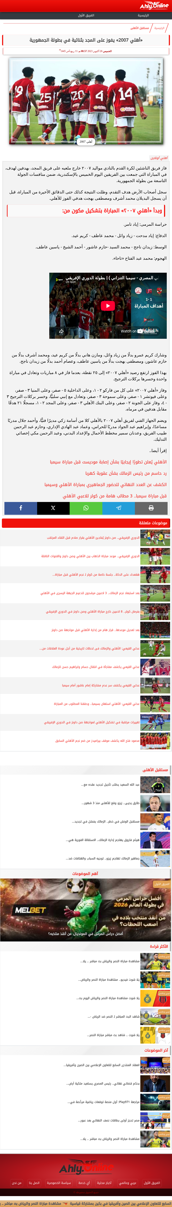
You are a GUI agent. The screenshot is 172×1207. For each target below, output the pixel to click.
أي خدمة (84, 1183)
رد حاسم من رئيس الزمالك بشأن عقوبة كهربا (126, 473)
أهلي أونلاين (159, 158)
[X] (53, 508)
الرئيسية (143, 15)
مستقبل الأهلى (139, 28)
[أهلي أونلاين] (154, 6)
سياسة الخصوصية (59, 1183)
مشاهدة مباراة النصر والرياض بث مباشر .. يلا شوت (52, 1203)
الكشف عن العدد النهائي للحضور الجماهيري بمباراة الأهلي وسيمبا (105, 485)
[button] (9, 912)
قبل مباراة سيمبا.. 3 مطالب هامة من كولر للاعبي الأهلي (115, 496)
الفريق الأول (86, 15)
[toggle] (28, 15)
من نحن (16, 1183)
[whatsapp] (86, 508)
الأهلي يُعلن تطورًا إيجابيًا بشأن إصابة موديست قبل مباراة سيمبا (108, 462)
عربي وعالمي (127, 1183)
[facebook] (20, 508)
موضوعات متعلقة (153, 523)
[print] (151, 508)
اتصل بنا (34, 1183)
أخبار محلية (104, 1183)
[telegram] (118, 508)
